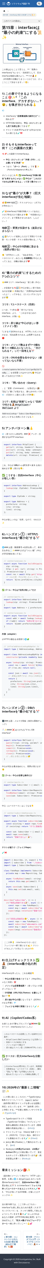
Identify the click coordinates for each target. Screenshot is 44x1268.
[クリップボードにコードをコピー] (39, 444)
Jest (12, 1145)
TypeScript (10, 1113)
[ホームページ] (4, 11)
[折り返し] (35, 444)
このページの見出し (12, 21)
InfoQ (31, 1128)
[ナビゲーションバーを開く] (4, 3)
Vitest (34, 1138)
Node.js (26, 1158)
